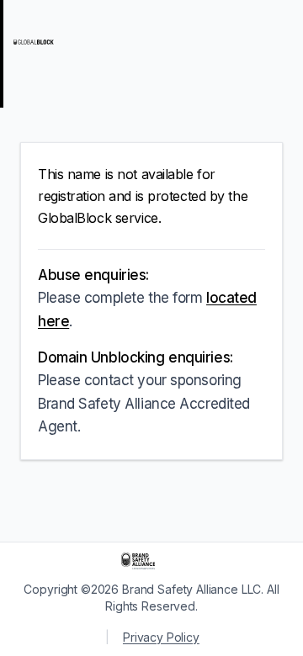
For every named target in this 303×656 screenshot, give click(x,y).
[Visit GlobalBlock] (80, 42)
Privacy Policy (161, 637)
